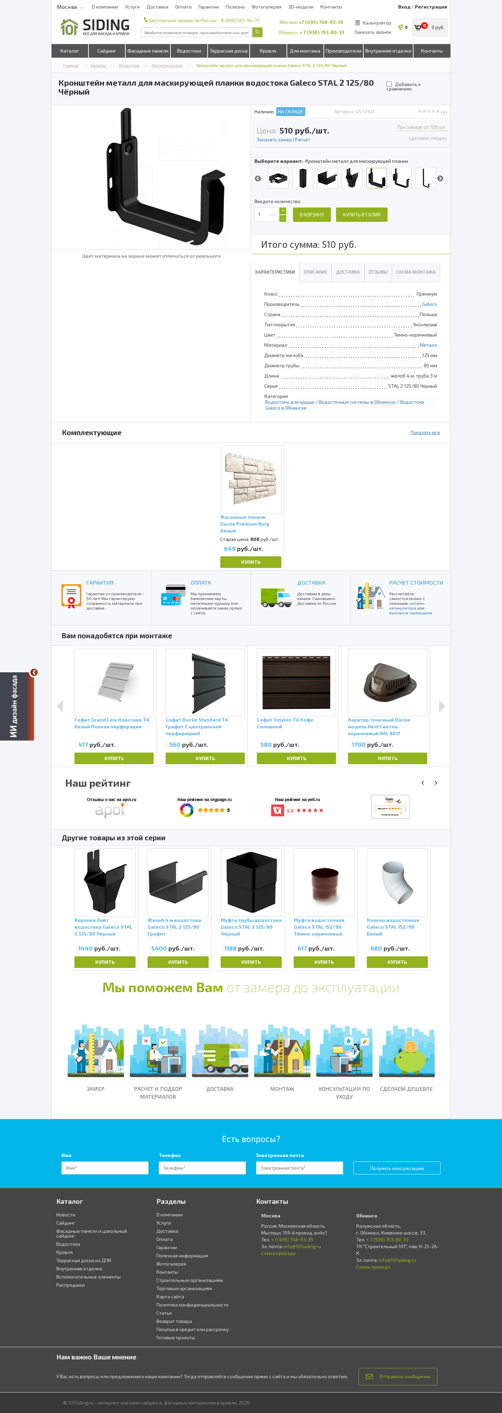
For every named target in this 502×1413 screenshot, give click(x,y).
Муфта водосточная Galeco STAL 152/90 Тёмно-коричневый (319, 927)
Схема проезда (278, 1253)
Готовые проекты (175, 1337)
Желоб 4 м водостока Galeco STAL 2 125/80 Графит (174, 927)
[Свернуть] (34, 672)
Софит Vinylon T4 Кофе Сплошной (285, 723)
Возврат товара (174, 1321)
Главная (71, 65)
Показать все (425, 432)
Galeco (429, 304)
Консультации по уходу (344, 1092)
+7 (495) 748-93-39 (321, 22)
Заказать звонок (372, 32)
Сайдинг (106, 51)
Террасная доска (229, 51)
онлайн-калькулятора (407, 605)
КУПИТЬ (251, 562)
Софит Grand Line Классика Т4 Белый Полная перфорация (111, 723)
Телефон (170, 1155)
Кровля (268, 51)
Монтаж (282, 1088)
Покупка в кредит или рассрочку (192, 1329)
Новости (65, 1214)
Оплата (183, 7)
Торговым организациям (184, 1288)
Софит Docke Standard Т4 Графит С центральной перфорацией (197, 726)
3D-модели (300, 7)
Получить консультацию (397, 1168)
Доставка (157, 7)
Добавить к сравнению (404, 86)
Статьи (164, 1313)
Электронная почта (280, 1155)
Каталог (69, 51)
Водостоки (189, 51)
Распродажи (70, 1285)
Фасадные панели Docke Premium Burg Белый (244, 523)
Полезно (235, 7)
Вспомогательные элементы (88, 1277)
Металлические (167, 65)
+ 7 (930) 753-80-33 (321, 32)
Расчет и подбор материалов (158, 1092)
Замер (95, 1088)
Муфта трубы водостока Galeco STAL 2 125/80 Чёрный (251, 927)
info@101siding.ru (302, 1246)
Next (440, 178)
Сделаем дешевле (406, 1088)
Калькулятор (377, 23)
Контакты (331, 7)
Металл (428, 345)
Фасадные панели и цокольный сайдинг (91, 1233)
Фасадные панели (147, 51)
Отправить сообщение (405, 1376)
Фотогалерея (266, 7)
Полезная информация (182, 1255)
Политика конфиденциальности (192, 1305)
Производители (343, 51)
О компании (105, 7)
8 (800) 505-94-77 (240, 20)
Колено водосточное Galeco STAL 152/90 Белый (393, 927)
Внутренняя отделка (388, 51)
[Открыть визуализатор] (17, 706)
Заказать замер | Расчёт (283, 139)
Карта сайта (170, 1296)
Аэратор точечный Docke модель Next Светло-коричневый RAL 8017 (379, 726)
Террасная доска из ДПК (83, 1260)
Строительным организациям (189, 1280)
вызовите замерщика (410, 612)
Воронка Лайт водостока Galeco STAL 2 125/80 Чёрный (103, 927)
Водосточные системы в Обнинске (357, 402)
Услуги (132, 7)
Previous (257, 178)
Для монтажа (305, 51)
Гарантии (208, 7)
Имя (66, 1155)
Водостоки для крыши (290, 402)
